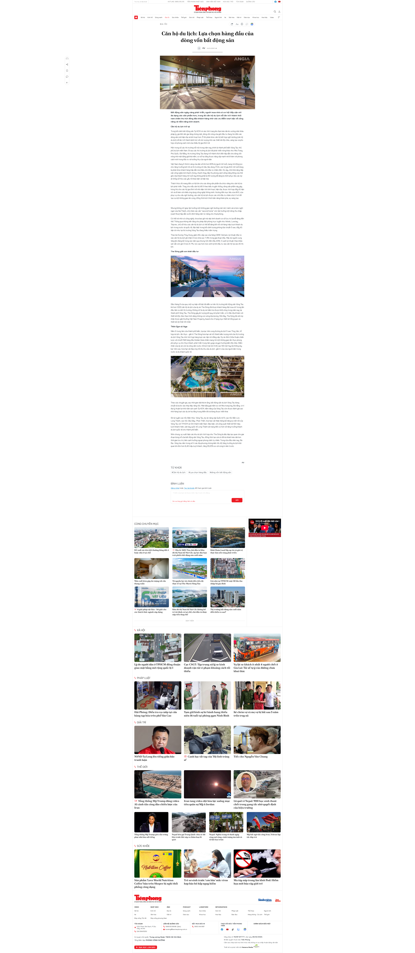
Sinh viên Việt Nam (213, 2)
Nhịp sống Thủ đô (140, 918)
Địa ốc (167, 17)
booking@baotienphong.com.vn (176, 929)
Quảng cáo (250, 2)
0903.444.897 (199, 926)
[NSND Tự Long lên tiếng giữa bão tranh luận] (157, 740)
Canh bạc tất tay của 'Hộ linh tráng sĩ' (206, 758)
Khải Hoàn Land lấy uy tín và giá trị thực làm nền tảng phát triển (226, 551)
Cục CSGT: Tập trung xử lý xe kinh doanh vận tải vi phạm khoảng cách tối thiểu (207, 668)
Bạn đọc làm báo (147, 947)
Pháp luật (200, 17)
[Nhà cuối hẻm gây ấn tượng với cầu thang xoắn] (151, 568)
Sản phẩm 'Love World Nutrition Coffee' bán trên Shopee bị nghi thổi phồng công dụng (156, 884)
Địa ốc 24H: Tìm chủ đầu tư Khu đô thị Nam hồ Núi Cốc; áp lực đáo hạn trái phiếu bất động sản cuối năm (189, 552)
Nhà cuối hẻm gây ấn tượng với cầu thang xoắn (150, 582)
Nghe (67, 58)
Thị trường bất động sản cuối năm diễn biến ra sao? (225, 610)
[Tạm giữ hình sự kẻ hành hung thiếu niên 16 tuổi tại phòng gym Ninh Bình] (207, 695)
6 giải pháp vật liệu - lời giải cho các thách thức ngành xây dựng (150, 610)
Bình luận (67, 76)
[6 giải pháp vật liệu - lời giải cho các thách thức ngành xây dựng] (151, 597)
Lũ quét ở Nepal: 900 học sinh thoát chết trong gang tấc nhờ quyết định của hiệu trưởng (255, 804)
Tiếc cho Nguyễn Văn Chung (251, 756)
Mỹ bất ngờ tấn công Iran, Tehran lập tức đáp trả (264, 835)
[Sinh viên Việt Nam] (265, 901)
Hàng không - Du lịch (255, 914)
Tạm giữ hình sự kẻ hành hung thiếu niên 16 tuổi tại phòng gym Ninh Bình (206, 713)
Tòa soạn (239, 2)
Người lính (218, 17)
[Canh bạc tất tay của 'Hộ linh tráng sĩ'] (207, 740)
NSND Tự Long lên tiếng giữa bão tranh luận (154, 758)
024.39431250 (142, 931)
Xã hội (143, 17)
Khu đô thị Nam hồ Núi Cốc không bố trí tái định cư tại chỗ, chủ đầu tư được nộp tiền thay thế (189, 612)
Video (272, 17)
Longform (203, 907)
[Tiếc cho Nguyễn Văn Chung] (257, 740)
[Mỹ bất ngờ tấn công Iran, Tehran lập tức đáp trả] (264, 822)
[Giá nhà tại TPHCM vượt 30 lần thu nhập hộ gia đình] (227, 568)
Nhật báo (155, 907)
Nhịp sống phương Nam (159, 918)
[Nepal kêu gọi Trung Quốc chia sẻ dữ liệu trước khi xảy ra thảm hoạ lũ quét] (189, 822)
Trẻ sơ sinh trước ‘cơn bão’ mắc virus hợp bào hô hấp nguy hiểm (206, 882)
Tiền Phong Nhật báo (195, 2)
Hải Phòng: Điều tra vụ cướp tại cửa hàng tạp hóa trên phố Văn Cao (155, 713)
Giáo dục (247, 17)
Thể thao (209, 17)
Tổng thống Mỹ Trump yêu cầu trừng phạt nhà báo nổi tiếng (151, 835)
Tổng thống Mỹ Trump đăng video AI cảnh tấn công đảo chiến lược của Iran (156, 804)
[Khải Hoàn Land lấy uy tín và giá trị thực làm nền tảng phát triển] (227, 537)
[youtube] (279, 1)
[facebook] (275, 1)
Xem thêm (279, 17)
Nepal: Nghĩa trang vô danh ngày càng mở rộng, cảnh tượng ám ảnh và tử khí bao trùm (225, 837)
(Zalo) (179, 926)
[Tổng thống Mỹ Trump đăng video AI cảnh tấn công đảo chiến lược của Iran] (157, 784)
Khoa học (256, 17)
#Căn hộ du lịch (178, 472)
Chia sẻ (67, 64)
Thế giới (184, 17)
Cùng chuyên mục (146, 523)
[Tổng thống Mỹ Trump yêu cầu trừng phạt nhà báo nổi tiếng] (151, 822)
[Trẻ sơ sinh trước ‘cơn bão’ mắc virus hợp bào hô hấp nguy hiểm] (207, 863)
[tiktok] (233, 929)
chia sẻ (232, 24)
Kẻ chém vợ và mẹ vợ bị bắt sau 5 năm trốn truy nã (256, 713)
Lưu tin (67, 70)
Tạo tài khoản (189, 488)
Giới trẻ (191, 17)
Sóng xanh (158, 17)
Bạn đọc (234, 914)
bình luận (247, 24)
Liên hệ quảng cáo (171, 924)
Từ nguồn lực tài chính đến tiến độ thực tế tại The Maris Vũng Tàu (187, 582)
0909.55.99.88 (171, 926)
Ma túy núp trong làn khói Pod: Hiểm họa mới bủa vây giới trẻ (256, 882)
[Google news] (246, 929)
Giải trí (239, 17)
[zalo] (240, 929)
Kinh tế (150, 17)
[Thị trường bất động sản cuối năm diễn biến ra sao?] (227, 597)
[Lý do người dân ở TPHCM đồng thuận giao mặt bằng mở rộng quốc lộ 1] (157, 648)
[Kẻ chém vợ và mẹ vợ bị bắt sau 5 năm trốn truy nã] (257, 695)
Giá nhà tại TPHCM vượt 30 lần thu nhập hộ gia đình (226, 582)
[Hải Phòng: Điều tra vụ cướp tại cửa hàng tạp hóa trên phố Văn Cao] (157, 695)
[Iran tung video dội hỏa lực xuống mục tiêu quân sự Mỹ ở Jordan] (207, 784)
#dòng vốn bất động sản (220, 472)
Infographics (221, 907)
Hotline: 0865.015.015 (176, 2)
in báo (242, 24)
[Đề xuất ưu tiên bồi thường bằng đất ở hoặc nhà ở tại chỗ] (151, 537)
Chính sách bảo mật (262, 924)
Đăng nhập (175, 488)
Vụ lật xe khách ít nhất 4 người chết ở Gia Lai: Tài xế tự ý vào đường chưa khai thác (256, 668)
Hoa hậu (264, 17)
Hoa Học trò (228, 2)
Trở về (67, 83)
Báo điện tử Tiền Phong (207, 9)
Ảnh (168, 907)
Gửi (237, 500)
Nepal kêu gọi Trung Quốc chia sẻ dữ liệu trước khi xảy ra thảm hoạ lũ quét (188, 837)
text (237, 24)
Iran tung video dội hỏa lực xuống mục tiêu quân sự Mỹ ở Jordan (207, 802)
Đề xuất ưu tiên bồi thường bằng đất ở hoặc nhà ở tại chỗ (151, 551)
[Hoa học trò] (278, 901)
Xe (225, 17)
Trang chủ (136, 17)
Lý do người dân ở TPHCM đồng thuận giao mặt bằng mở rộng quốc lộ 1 (157, 666)
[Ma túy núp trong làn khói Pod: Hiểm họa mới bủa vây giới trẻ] (257, 863)
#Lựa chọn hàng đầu (198, 472)
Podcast (187, 907)
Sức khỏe (175, 17)
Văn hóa (231, 17)
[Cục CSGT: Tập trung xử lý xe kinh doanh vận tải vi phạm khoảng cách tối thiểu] (207, 648)
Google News (252, 24)
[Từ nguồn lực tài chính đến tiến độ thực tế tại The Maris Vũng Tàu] (189, 568)
